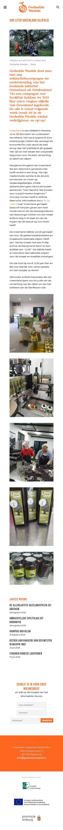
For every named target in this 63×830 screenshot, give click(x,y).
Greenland (16, 130)
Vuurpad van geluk (20, 630)
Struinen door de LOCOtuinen (26, 653)
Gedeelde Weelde (19, 64)
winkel (38, 60)
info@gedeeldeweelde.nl (31, 757)
